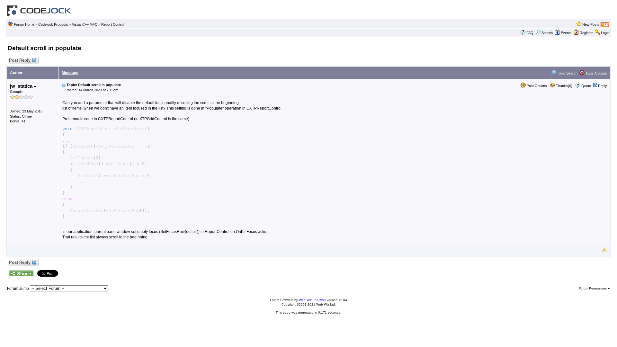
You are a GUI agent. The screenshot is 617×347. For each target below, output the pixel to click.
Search (547, 33)
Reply (602, 86)
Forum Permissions (593, 288)
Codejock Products (53, 24)
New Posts (590, 24)
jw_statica (22, 86)
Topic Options (596, 73)
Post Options (536, 86)
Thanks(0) (563, 86)
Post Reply (20, 60)
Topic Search (566, 73)
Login (605, 33)
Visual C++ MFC (84, 24)
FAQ (529, 33)
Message (70, 72)
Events (566, 33)
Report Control (112, 24)
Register (586, 33)
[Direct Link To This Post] (64, 85)
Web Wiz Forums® (312, 300)
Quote (586, 86)
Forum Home (24, 24)
